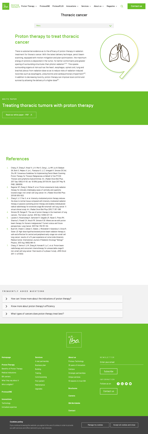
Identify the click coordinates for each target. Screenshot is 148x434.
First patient (40, 381)
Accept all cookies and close (124, 425)
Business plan (40, 365)
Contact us (136, 6)
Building (38, 369)
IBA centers (6, 377)
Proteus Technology (76, 361)
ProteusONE (45, 6)
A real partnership (42, 361)
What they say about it (10, 381)
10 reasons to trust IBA (77, 381)
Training (38, 373)
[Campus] (74, 339)
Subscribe (108, 371)
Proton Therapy (27, 6)
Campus (71, 369)
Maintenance (40, 385)
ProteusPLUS (57, 6)
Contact (71, 411)
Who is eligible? (8, 384)
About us (97, 6)
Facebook (118, 383)
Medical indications (9, 373)
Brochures (72, 388)
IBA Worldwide (74, 403)
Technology (6, 403)
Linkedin (122, 383)
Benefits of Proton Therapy (12, 369)
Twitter (126, 383)
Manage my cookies (95, 425)
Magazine (111, 6)
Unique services (74, 377)
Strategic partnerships (77, 373)
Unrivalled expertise (9, 407)
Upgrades (38, 389)
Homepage (6, 357)
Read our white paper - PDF (17, 115)
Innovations (71, 6)
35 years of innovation (76, 365)
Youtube (130, 383)
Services (85, 6)
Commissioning (41, 377)
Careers (71, 396)
